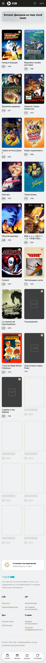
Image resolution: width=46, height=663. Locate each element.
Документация (31, 603)
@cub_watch (20, 645)
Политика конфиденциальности (33, 629)
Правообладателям (10, 607)
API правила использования (31, 608)
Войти (42, 3)
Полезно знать (8, 622)
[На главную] (12, 3)
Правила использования (31, 623)
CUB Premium (7, 625)
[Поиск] (35, 3)
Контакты (6, 603)
